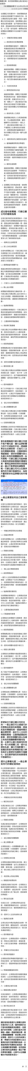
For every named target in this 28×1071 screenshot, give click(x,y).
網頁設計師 (10, 6)
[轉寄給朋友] (26, 1068)
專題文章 (3, 1)
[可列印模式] (22, 1068)
